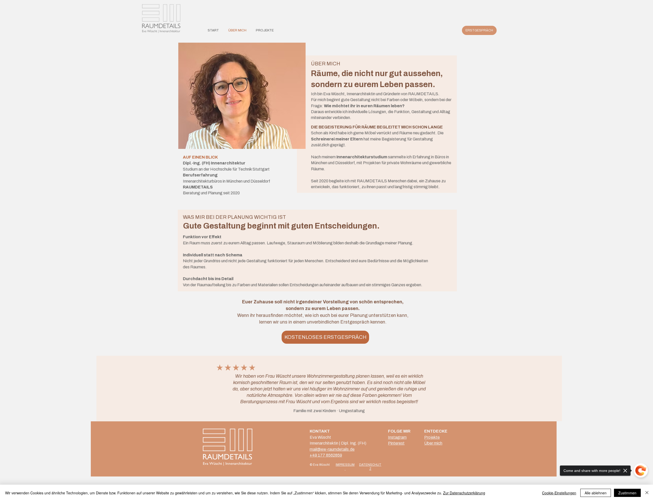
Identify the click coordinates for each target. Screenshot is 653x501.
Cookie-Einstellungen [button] (559, 492)
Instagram (397, 437)
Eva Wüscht (320, 437)
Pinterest (396, 443)
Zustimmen (627, 492)
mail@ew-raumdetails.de (332, 449)
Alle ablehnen (596, 492)
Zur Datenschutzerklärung (464, 492)
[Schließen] (647, 493)
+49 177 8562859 (326, 455)
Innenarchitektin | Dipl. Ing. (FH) (338, 443)
